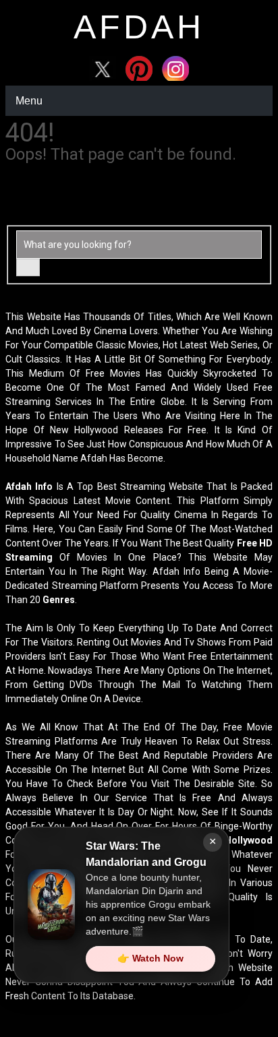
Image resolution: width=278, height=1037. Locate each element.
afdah (139, 27)
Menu (29, 100)
